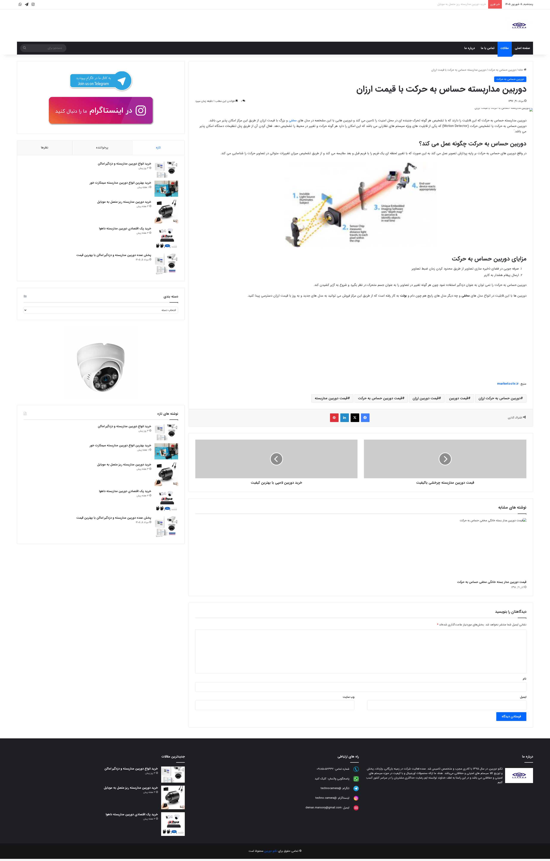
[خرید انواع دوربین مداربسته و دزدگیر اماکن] (166, 170)
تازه (158, 147)
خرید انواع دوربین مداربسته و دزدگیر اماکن (124, 163)
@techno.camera (326, 798)
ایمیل (523, 697)
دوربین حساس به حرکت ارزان (499, 398)
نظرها (44, 147)
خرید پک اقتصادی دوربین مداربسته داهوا (462, 4)
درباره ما (469, 48)
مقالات (505, 48)
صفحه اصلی (522, 48)
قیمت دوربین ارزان (425, 398)
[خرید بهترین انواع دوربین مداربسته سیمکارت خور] (166, 189)
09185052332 (325, 769)
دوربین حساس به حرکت (502, 70)
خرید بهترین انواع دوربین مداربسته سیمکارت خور (120, 182)
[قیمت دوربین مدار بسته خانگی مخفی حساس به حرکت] (473, 548)
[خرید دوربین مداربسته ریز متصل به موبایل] (166, 211)
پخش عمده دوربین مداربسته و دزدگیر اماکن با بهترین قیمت (113, 255)
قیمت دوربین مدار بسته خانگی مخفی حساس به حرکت (491, 582)
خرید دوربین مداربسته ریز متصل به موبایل (124, 202)
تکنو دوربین (270, 851)
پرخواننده (102, 147)
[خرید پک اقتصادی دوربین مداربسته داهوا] (166, 238)
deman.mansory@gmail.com (324, 808)
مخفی (293, 120)
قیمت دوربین (458, 398)
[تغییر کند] (519, 25)
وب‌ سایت (348, 697)
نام (524, 679)
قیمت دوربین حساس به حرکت (380, 398)
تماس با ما (488, 48)
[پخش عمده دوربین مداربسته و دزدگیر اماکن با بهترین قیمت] (166, 264)
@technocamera (331, 788)
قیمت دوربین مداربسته (331, 398)
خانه (521, 70)
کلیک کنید (320, 779)
